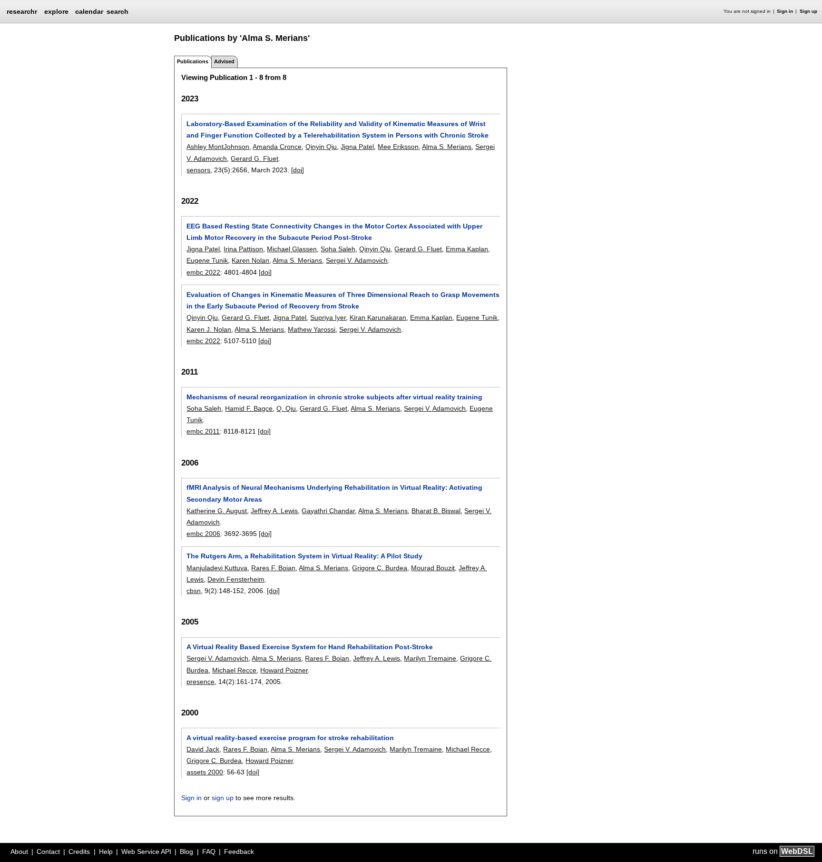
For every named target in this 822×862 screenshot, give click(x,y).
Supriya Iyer (328, 317)
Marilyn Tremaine (430, 658)
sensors (198, 170)
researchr (22, 11)
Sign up (808, 11)
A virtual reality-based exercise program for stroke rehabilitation (290, 738)
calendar (89, 11)
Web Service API (146, 851)
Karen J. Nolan (208, 329)
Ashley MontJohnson (217, 146)
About (19, 851)
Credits (79, 851)
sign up (223, 798)
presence (200, 681)
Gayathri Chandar (328, 511)
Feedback (239, 851)
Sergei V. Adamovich (357, 260)
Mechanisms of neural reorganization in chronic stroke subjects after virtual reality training (334, 397)
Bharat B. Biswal (435, 511)
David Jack (202, 749)
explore (56, 11)
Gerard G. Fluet (254, 158)
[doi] (297, 170)
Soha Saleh (338, 249)
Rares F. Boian (273, 568)
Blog (186, 851)
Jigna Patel (357, 146)
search (117, 11)
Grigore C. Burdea (379, 568)
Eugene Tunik (207, 260)
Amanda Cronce (277, 146)
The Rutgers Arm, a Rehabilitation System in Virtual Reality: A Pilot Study (304, 556)
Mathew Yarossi (311, 329)
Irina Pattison (243, 249)
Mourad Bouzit (433, 568)
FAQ (208, 851)
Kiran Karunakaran (378, 317)
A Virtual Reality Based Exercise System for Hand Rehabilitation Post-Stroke (309, 647)
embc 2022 (203, 272)
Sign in (785, 11)
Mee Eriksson (398, 146)
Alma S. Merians (446, 146)
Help (106, 851)
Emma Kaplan (467, 249)
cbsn (193, 590)
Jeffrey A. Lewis (274, 511)
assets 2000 (204, 772)
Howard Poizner (284, 670)
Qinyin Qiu (321, 146)
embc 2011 (203, 431)
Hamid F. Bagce (249, 408)
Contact (48, 851)
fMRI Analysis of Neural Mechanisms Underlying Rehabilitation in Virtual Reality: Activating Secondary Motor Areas (334, 493)
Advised (224, 61)
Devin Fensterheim (235, 579)
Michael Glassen (292, 249)
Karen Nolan (250, 260)
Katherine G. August (216, 511)
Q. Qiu (286, 408)
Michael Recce (234, 670)
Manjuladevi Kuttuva (216, 568)
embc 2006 (203, 533)
